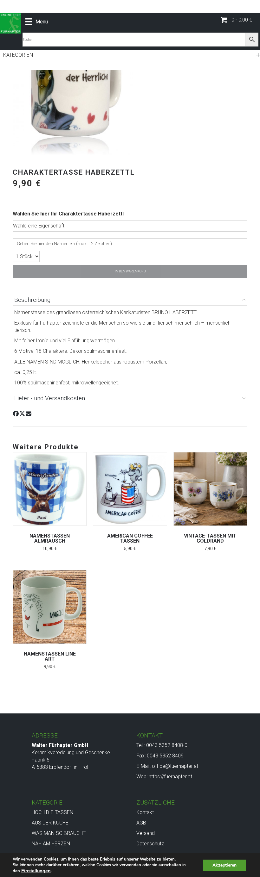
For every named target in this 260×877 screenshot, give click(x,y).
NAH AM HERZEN (51, 844)
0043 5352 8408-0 (166, 745)
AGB (141, 823)
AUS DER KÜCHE (50, 823)
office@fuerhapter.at (175, 766)
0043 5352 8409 (165, 756)
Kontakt (145, 812)
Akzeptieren (224, 865)
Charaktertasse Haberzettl (91, 214)
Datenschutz (150, 844)
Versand (145, 833)
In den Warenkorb (130, 271)
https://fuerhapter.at (170, 777)
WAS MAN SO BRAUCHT (59, 833)
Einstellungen (36, 871)
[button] (236, 20)
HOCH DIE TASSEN (52, 812)
